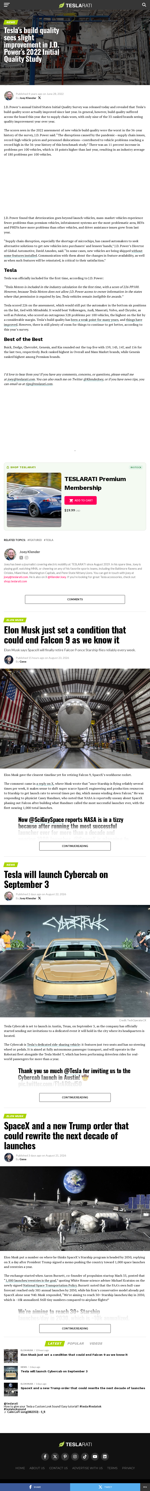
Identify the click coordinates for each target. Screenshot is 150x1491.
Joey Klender (28, 98)
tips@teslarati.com (39, 384)
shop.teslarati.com (15, 581)
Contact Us (58, 1468)
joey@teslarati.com (21, 379)
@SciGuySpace (46, 819)
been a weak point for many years (94, 320)
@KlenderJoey (93, 379)
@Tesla (72, 1070)
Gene (23, 661)
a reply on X (45, 783)
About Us (37, 1468)
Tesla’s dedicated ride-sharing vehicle (53, 1044)
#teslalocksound (15, 1409)
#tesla (84, 1406)
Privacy (128, 1468)
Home (20, 1468)
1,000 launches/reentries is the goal (30, 1280)
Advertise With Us (87, 1468)
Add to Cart (84, 500)
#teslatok (94, 1406)
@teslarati (11, 1403)
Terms (112, 1468)
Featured (35, 540)
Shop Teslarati (23, 467)
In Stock (136, 467)
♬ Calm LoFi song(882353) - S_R (24, 1412)
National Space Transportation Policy (50, 1285)
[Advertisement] (75, 188)
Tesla (49, 540)
